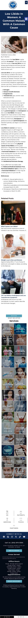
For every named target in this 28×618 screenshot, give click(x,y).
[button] (26, 19)
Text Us (21, 616)
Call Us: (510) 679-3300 (14, 543)
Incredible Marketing (18, 587)
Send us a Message (14, 550)
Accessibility (6, 586)
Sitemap (22, 585)
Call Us (7, 616)
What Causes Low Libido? (9, 226)
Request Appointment (14, 581)
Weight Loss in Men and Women (11, 260)
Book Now (14, 315)
